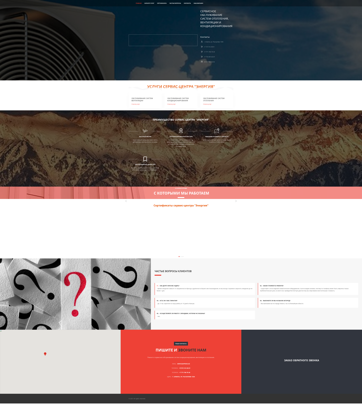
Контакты (187, 3)
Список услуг (136, 104)
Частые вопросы (175, 3)
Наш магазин (198, 3)
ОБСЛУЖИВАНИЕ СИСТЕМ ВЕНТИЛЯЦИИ (142, 99)
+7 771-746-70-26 (209, 52)
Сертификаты (162, 3)
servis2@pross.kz (209, 62)
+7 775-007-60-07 (209, 57)
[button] (45, 354)
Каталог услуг (149, 3)
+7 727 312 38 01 (209, 47)
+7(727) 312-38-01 (184, 368)
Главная (139, 3)
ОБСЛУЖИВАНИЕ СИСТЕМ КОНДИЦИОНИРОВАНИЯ (178, 99)
